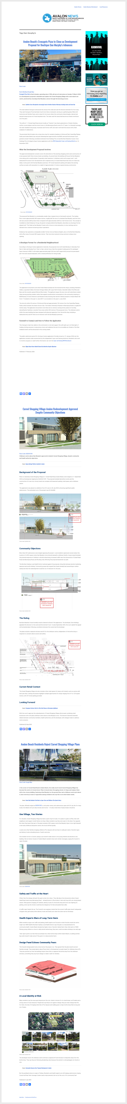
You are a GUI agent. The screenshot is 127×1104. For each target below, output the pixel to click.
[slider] (98, 69)
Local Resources (104, 7)
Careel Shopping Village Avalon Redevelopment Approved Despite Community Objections (50, 410)
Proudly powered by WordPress (31, 1097)
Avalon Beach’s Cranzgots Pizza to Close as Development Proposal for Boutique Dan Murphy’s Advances (50, 43)
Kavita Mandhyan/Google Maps (26, 92)
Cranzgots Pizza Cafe (24, 94)
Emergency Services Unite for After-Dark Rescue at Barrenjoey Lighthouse (42, 708)
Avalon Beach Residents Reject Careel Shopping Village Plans (50, 744)
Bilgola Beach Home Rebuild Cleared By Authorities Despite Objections (41, 346)
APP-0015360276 (29, 212)
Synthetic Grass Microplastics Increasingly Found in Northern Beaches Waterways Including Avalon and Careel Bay (50, 104)
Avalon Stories (77, 7)
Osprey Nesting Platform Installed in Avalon (35, 464)
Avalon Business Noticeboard (90, 7)
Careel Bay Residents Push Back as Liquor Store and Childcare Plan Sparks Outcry (43, 800)
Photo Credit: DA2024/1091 (26, 454)
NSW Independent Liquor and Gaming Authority (64, 141)
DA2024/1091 (38, 805)
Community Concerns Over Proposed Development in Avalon (38, 1068)
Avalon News (21, 1097)
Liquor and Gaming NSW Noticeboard (62, 341)
